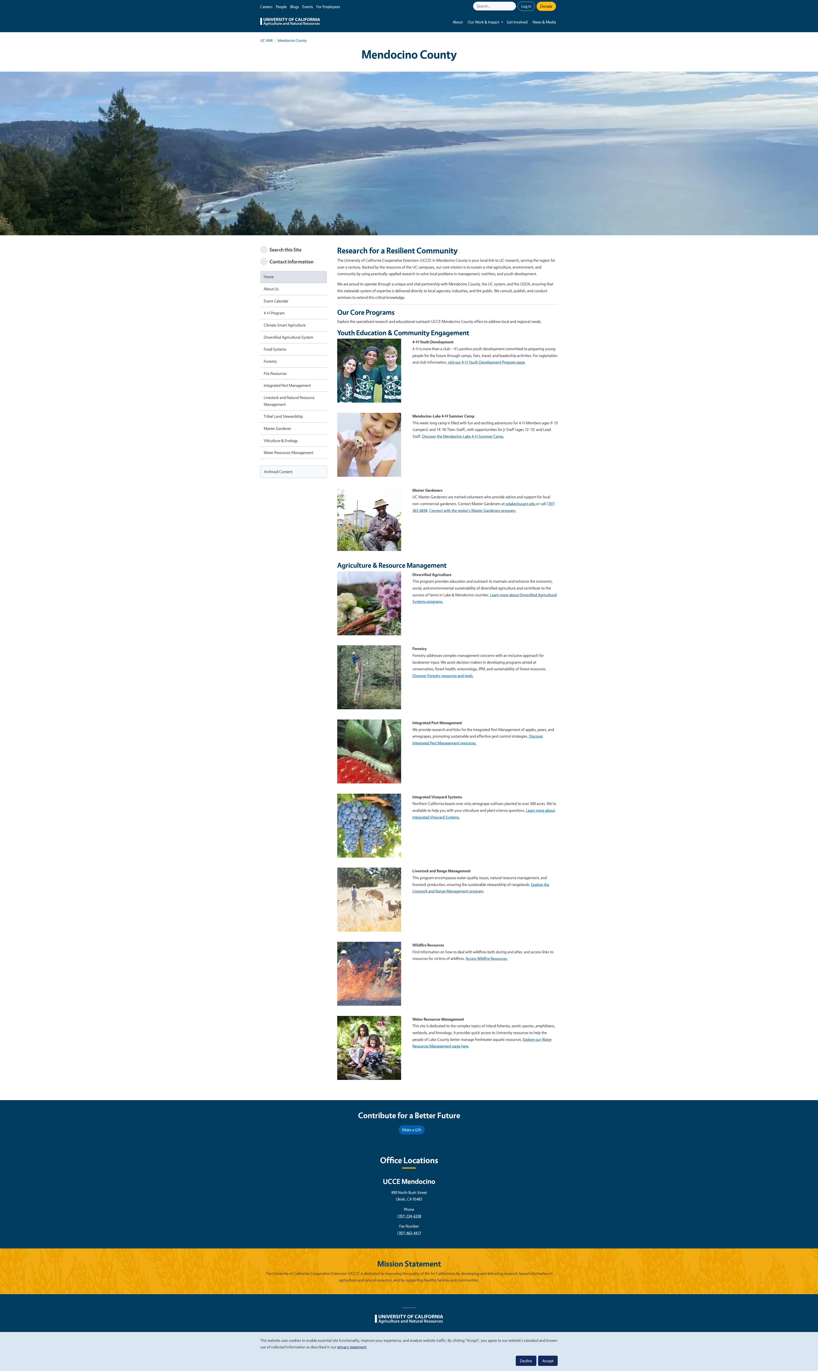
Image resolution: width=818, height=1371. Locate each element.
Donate (546, 6)
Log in (526, 6)
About (458, 22)
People (281, 6)
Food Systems (275, 349)
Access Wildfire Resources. (487, 958)
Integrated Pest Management (287, 385)
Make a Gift (411, 1129)
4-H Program (274, 312)
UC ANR (266, 40)
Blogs (294, 6)
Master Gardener (277, 428)
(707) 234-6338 (409, 1216)
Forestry (270, 361)
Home (269, 276)
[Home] (290, 22)
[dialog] (409, 1351)
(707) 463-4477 (409, 1232)
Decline (526, 1360)
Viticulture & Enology (281, 440)
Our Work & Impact (483, 22)
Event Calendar (276, 300)
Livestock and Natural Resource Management (289, 401)
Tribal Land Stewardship (283, 416)
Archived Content (278, 471)
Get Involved (517, 22)
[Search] (513, 6)
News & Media (544, 22)
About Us (271, 288)
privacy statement (351, 1346)
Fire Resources (275, 373)
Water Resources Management (288, 452)
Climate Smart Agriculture (285, 325)
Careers (266, 6)
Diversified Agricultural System (288, 337)
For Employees (328, 6)
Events (307, 6)
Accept (547, 1360)
